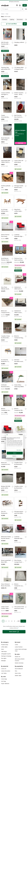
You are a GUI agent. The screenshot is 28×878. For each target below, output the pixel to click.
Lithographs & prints (6, 653)
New (7, 14)
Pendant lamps (4, 644)
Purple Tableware (5, 683)
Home (2, 14)
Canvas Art (3, 668)
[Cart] (17, 5)
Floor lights (3, 658)
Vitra (16, 671)
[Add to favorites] (12, 43)
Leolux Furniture (18, 647)
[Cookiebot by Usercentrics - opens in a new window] (19, 434)
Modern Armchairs (19, 663)
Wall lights (3, 660)
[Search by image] (22, 9)
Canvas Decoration (5, 671)
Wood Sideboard (19, 668)
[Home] (7, 5)
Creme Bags (4, 679)
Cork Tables (4, 673)
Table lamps (4, 651)
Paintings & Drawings (6, 656)
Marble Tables (18, 675)
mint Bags (3, 681)
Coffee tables (4, 647)
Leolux (16, 644)
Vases (2, 649)
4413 (19, 621)
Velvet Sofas (18, 673)
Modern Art (17, 656)
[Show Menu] (26, 9)
